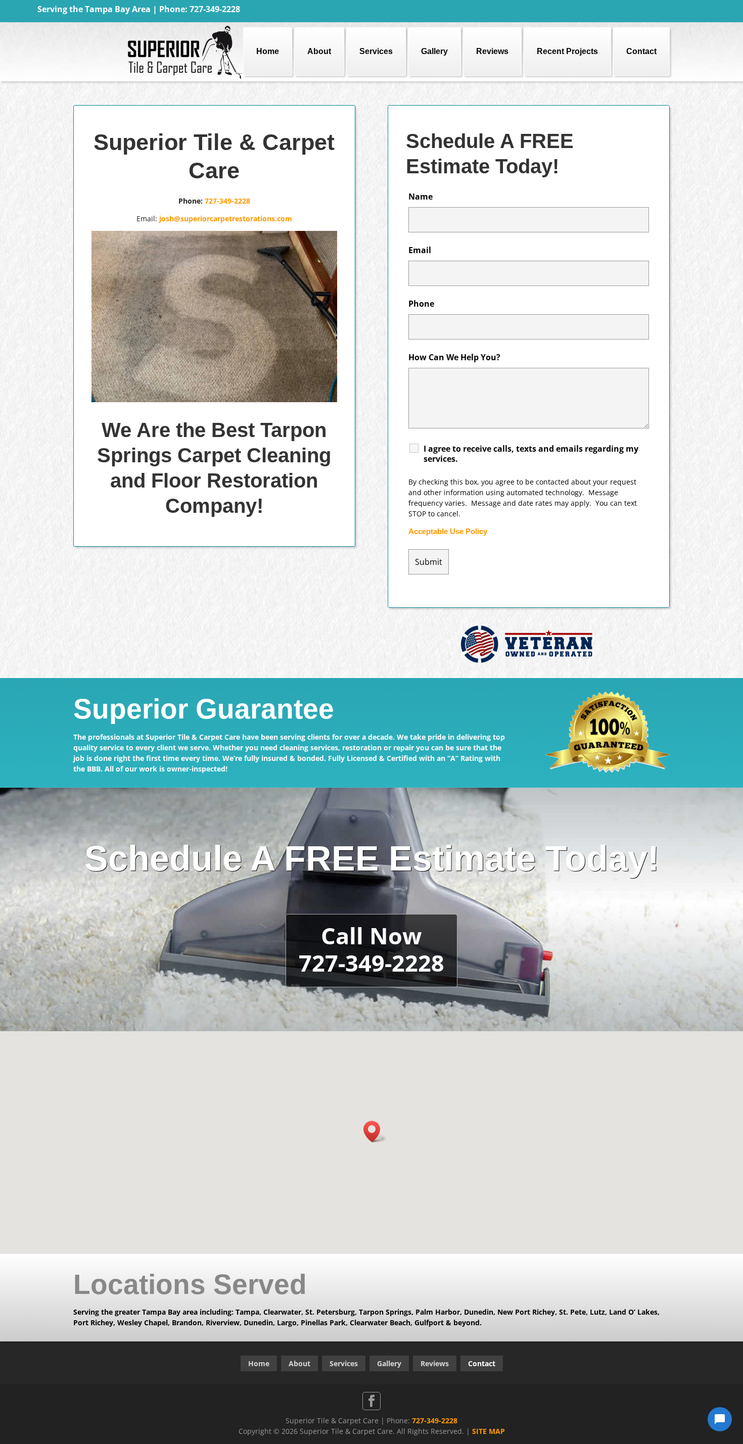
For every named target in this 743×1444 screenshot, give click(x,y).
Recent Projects (567, 51)
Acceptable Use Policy (447, 531)
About (319, 51)
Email (419, 250)
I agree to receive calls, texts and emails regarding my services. (531, 454)
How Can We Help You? (454, 357)
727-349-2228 (227, 201)
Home (267, 51)
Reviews (492, 51)
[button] (375, 1131)
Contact (641, 51)
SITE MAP (488, 1431)
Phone (421, 303)
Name (420, 196)
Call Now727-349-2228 (371, 949)
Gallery (434, 51)
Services (376, 51)
